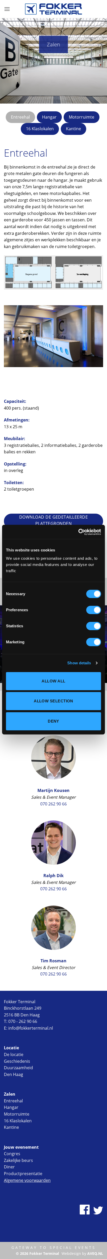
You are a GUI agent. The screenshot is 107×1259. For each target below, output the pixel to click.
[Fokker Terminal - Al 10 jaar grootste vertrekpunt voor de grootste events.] (53, 9)
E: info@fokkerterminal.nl (28, 1028)
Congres (12, 1153)
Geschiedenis (17, 1061)
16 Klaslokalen (18, 1121)
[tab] (20, 117)
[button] (7, 9)
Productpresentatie (23, 1173)
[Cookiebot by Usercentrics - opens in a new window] (78, 532)
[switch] (93, 610)
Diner (9, 1167)
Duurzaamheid (18, 1068)
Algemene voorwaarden (27, 1180)
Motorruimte (16, 1114)
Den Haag (13, 1074)
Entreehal (13, 1101)
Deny (53, 721)
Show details (79, 663)
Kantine (11, 1127)
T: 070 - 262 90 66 (20, 1021)
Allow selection (53, 701)
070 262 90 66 (53, 804)
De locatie (13, 1054)
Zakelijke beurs (18, 1160)
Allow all (53, 681)
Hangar (11, 1107)
